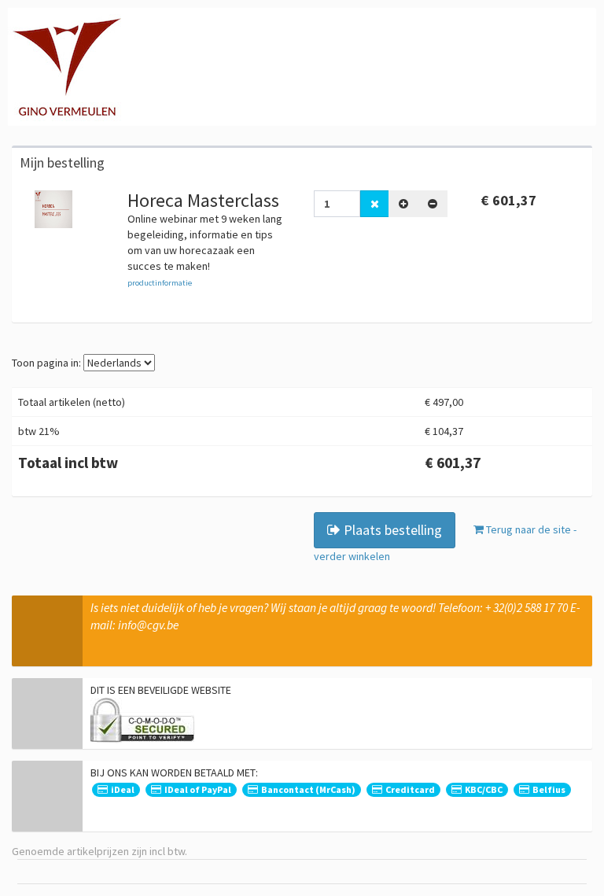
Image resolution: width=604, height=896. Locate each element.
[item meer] (403, 203)
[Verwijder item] (374, 203)
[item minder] (432, 203)
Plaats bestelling (391, 530)
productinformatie (159, 283)
